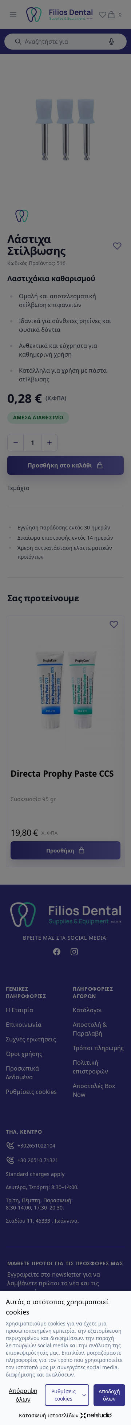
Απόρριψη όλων (23, 1395)
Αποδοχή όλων (109, 1395)
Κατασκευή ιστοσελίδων (49, 1415)
